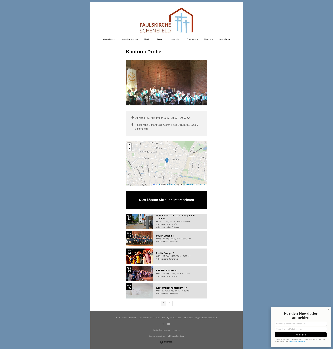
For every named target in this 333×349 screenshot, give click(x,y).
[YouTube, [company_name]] (169, 324)
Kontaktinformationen (161, 330)
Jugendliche (174, 39)
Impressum (176, 330)
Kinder (159, 39)
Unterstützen (224, 39)
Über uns (208, 39)
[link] (109, 39)
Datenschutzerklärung (157, 336)
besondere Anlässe (129, 39)
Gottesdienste (108, 39)
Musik (146, 39)
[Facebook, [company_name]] (163, 324)
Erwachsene (192, 39)
